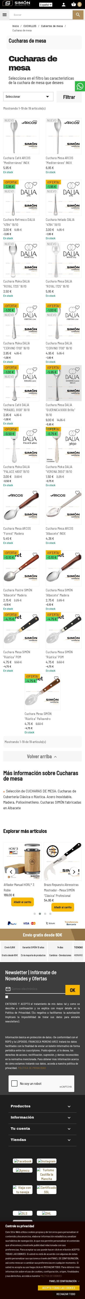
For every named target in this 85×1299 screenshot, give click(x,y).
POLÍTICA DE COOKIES (51, 1275)
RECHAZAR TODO (65, 1293)
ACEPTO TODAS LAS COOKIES (58, 1287)
